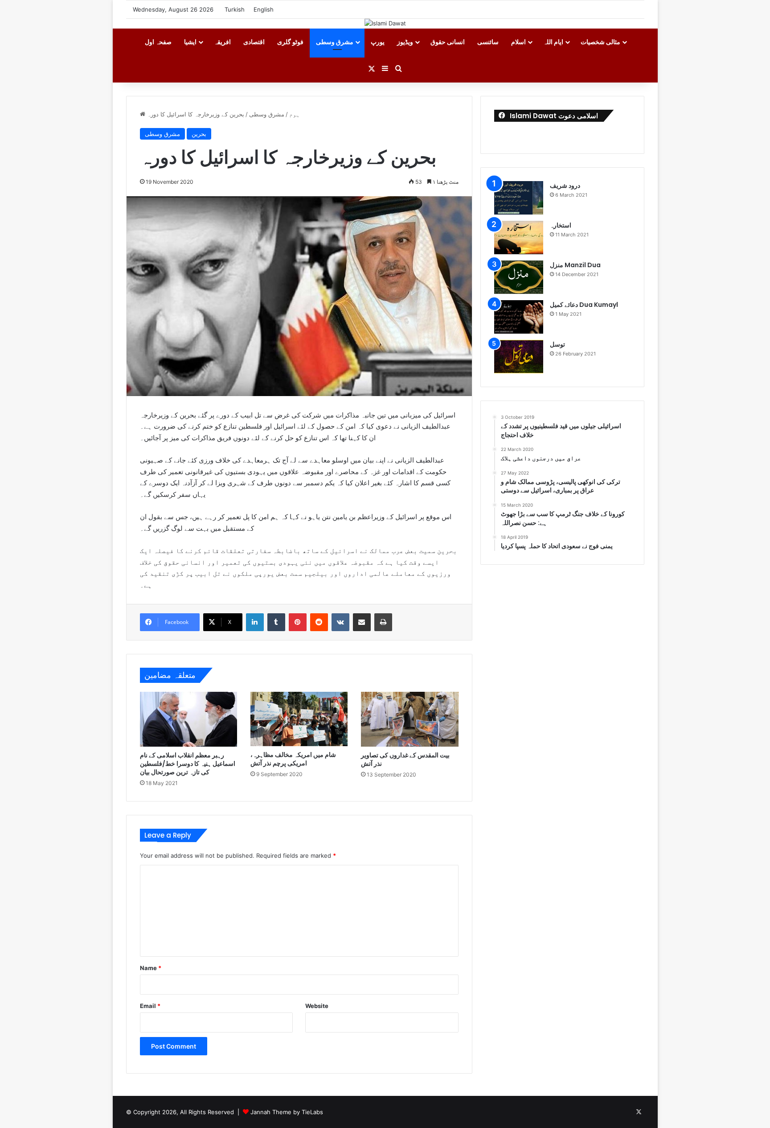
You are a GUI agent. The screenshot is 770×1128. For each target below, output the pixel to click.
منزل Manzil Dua (575, 264)
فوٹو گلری (290, 41)
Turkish (235, 9)
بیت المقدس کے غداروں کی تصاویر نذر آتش (405, 759)
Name (150, 967)
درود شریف (565, 185)
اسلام (518, 41)
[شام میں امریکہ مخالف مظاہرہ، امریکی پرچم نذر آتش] (299, 719)
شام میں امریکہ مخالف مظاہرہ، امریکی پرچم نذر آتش (293, 759)
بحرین (199, 133)
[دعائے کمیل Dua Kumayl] (518, 317)
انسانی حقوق (447, 41)
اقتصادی (254, 41)
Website (316, 1005)
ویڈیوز (405, 41)
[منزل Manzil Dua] (518, 277)
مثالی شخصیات (600, 41)
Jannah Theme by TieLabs (286, 1112)
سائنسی (488, 41)
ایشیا (190, 41)
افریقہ (222, 41)
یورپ (378, 41)
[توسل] (518, 356)
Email (150, 1005)
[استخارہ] (518, 237)
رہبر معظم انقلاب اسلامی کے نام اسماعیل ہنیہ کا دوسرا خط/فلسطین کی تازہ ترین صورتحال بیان (187, 764)
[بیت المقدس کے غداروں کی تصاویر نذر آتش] (409, 719)
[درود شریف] (518, 198)
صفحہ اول (158, 41)
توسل (557, 344)
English (264, 9)
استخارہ (560, 225)
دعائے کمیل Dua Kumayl (584, 304)
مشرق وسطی (334, 41)
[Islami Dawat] (385, 23)
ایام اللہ (553, 41)
